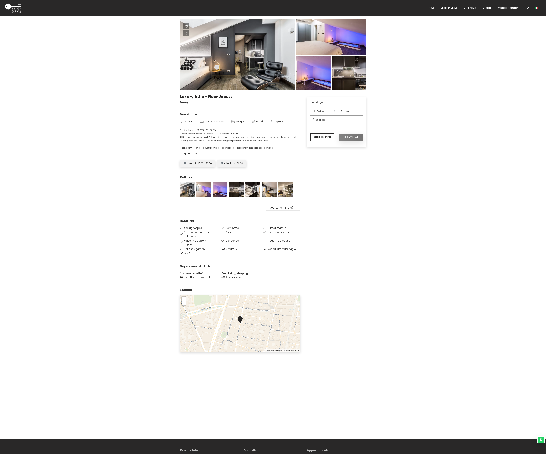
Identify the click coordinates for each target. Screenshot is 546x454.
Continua (351, 137)
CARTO (297, 350)
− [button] (184, 303)
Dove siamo (470, 7)
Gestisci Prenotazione (509, 7)
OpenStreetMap (277, 350)
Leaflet (267, 350)
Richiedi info (322, 137)
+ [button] (184, 299)
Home (431, 7)
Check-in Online (449, 7)
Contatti (487, 7)
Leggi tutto (187, 153)
